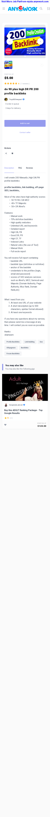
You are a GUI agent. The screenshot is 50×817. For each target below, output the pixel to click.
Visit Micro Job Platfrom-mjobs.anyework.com (25, 1)
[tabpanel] (25, 267)
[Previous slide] (10, 41)
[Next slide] (40, 41)
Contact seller (25, 132)
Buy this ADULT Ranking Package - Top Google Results (23, 412)
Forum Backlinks (13, 353)
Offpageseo (11, 348)
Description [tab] (9, 168)
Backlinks (24, 348)
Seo (41, 342)
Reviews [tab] (29, 168)
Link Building (29, 342)
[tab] (25, 56)
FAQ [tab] (20, 168)
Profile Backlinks (13, 342)
